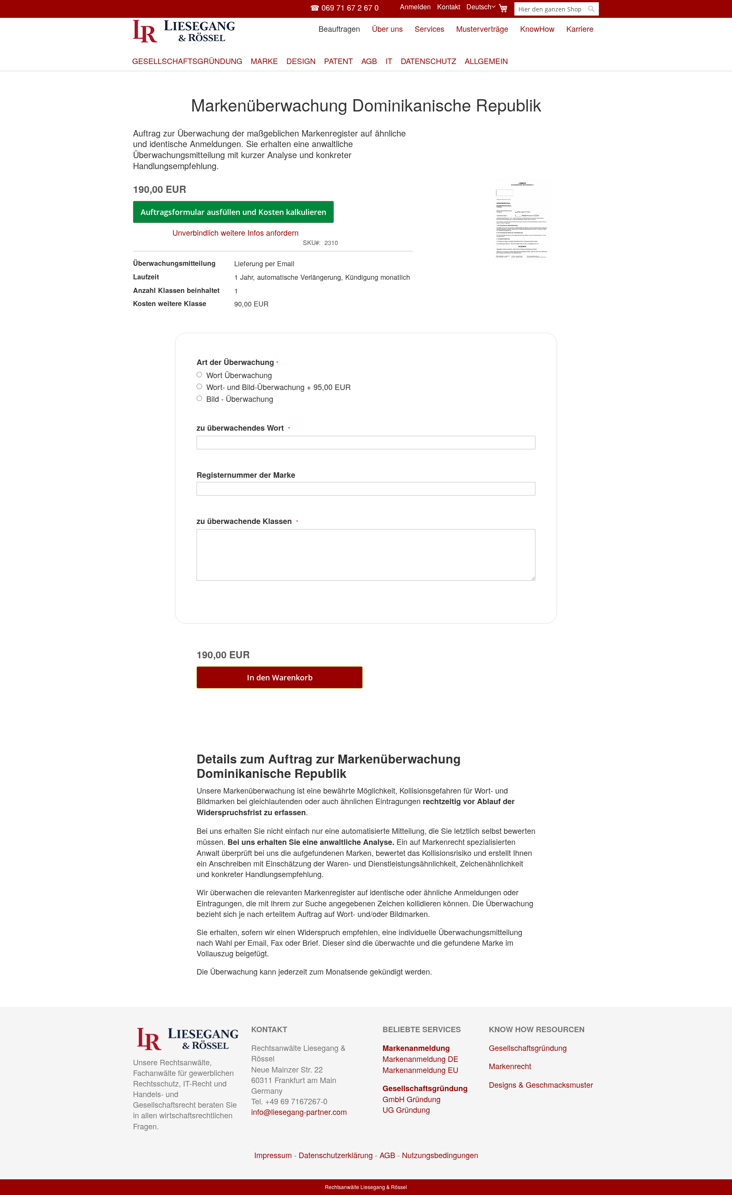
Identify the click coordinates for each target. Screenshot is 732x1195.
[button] (481, 6)
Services (429, 28)
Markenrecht (510, 1065)
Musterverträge (482, 28)
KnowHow (537, 28)
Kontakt (448, 6)
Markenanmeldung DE (420, 1058)
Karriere (579, 28)
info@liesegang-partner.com (299, 1111)
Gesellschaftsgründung (425, 1088)
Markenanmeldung (416, 1047)
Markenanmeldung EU (420, 1069)
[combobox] (556, 9)
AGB (387, 1154)
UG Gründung (406, 1109)
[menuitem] (187, 61)
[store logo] (184, 31)
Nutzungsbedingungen (440, 1154)
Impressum (273, 1154)
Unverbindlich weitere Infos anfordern (235, 232)
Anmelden (415, 6)
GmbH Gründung (412, 1098)
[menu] (366, 61)
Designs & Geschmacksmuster (541, 1084)
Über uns (387, 28)
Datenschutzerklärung (336, 1154)
